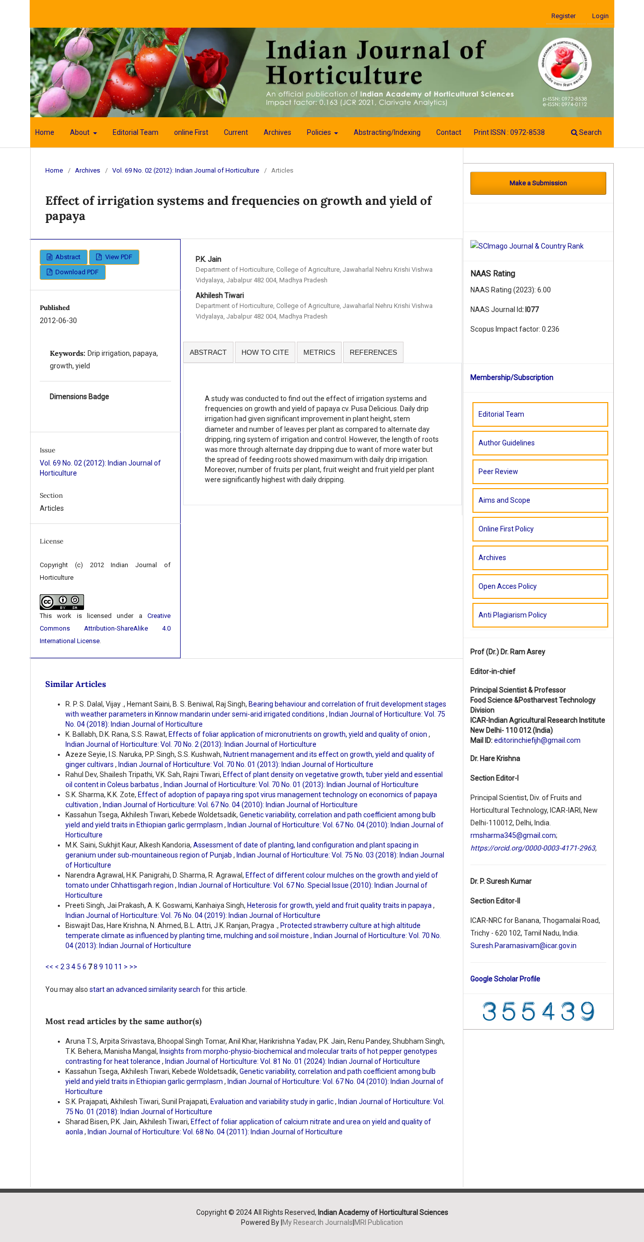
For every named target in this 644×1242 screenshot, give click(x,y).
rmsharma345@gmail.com (513, 835)
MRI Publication (378, 1222)
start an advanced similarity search (145, 989)
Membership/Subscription (511, 377)
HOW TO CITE (265, 352)
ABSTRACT (208, 352)
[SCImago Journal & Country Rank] (527, 246)
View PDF (118, 257)
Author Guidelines (506, 443)
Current (236, 132)
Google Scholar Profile (505, 979)
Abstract (67, 257)
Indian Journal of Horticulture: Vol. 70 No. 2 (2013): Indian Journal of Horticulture (190, 744)
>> (133, 967)
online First (191, 132)
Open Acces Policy (507, 586)
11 (118, 967)
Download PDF (76, 272)
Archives (277, 132)
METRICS (319, 352)
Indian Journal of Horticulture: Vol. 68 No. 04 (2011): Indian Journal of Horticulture (215, 1132)
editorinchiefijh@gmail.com (537, 740)
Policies (320, 132)
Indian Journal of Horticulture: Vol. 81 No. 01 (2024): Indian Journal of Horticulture (292, 1061)
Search (590, 132)
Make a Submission (538, 183)
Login (600, 16)
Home (44, 132)
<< (49, 967)
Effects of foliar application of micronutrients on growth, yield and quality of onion (299, 734)
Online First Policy (506, 529)
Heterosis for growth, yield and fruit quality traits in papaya (340, 905)
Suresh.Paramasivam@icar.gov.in (523, 946)
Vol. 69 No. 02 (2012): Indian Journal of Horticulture (185, 170)
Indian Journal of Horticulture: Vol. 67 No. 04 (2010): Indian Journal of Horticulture (230, 805)
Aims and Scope (504, 500)
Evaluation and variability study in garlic (272, 1102)
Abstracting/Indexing (387, 132)
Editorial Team (135, 132)
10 (109, 967)
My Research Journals (317, 1222)
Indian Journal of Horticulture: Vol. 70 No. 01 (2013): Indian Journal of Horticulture (245, 764)
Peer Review (498, 472)
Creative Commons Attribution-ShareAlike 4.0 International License (105, 628)
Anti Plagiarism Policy (512, 615)
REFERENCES (373, 352)
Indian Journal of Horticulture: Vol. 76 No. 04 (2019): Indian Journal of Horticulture (192, 915)
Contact (448, 132)
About (80, 132)
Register (563, 16)
